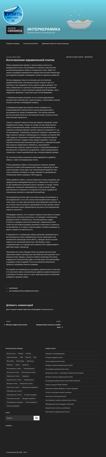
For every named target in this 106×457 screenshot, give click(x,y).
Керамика (25, 376)
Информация (13, 288)
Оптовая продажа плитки (54, 357)
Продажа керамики (28, 398)
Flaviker (20, 353)
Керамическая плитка (31, 291)
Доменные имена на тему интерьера (55, 43)
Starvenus (30, 361)
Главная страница (12, 43)
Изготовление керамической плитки (57, 412)
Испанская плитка (13, 372)
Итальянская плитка (28, 372)
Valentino (10, 365)
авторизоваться (47, 309)
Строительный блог (30, 43)
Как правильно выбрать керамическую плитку (60, 400)
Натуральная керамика (30, 387)
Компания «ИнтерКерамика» (55, 353)
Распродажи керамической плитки (57, 369)
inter (18, 57)
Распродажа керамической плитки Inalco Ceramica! (62, 381)
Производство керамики (15, 402)
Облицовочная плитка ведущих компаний (59, 404)
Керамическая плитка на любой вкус (57, 408)
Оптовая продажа (30, 395)
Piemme (28, 357)
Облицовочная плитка (14, 391)
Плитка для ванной (13, 398)
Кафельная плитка (13, 376)
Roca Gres (10, 361)
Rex (35, 357)
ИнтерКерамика (43, 29)
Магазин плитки (12, 383)
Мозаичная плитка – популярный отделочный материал (64, 373)
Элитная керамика (13, 406)
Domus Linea (11, 353)
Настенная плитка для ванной (55, 396)
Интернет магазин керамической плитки (59, 365)
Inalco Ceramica (12, 357)
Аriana (17, 365)
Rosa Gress (20, 361)
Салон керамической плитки (55, 361)
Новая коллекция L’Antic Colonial (56, 384)
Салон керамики (31, 402)
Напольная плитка (13, 387)
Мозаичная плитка (26, 383)
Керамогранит (29, 380)
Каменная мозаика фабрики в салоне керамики (61, 388)
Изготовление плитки (16, 291)
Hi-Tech (28, 353)
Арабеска (25, 365)
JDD (21, 357)
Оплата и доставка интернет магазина (58, 392)
